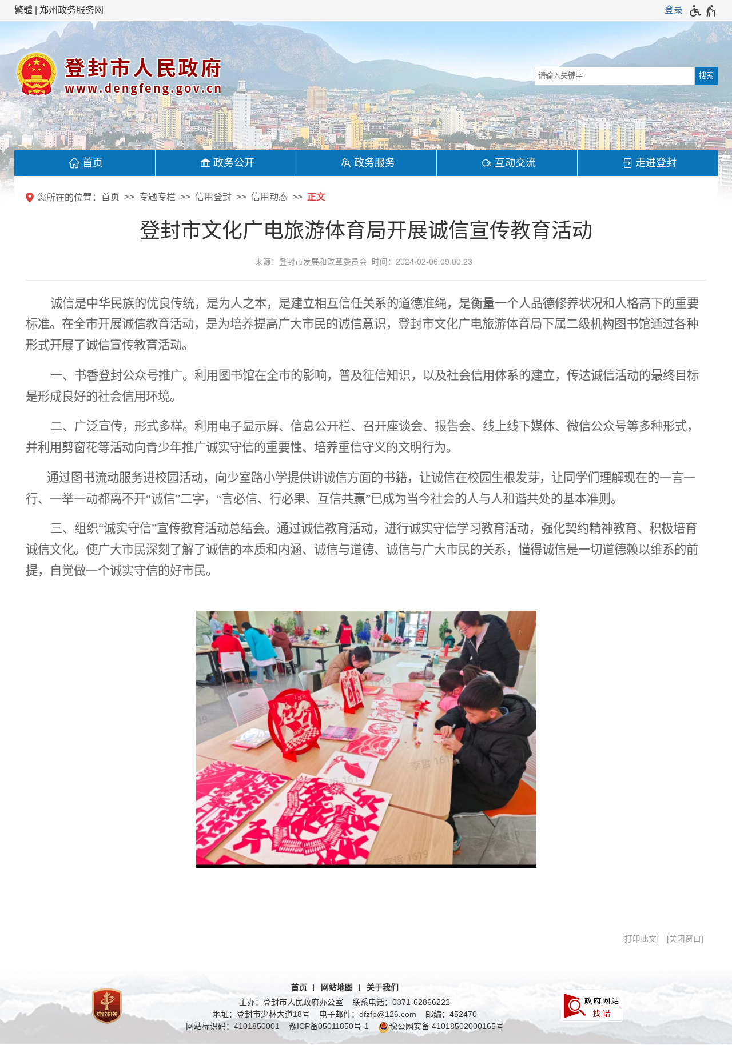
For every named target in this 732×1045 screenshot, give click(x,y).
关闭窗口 (685, 939)
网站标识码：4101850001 (233, 1026)
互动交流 (515, 163)
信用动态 (269, 197)
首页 (92, 163)
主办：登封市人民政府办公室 (291, 1002)
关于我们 (383, 987)
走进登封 (656, 163)
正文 (316, 197)
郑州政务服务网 (71, 10)
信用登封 (213, 197)
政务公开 (233, 163)
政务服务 (374, 163)
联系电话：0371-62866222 (401, 1002)
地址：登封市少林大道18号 (261, 1014)
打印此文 (640, 939)
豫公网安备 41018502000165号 (446, 1026)
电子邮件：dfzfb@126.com (367, 1014)
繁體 (23, 10)
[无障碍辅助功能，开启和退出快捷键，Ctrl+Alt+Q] (703, 11)
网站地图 (337, 987)
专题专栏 (157, 197)
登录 (674, 10)
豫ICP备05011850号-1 (329, 1026)
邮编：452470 (451, 1014)
